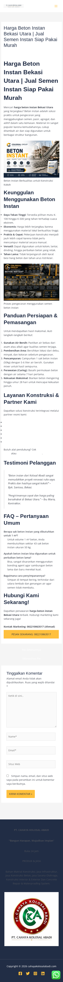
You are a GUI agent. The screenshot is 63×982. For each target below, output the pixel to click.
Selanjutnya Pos (31, 658)
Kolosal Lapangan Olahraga (20, 422)
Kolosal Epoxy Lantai (15, 426)
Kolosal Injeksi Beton (16, 430)
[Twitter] (28, 973)
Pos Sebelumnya (31, 649)
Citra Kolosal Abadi (15, 434)
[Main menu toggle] (56, 6)
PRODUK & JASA (40, 51)
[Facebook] (20, 973)
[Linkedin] (43, 973)
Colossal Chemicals (15, 442)
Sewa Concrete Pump (29, 453)
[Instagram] (35, 973)
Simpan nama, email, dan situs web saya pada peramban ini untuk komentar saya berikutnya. (30, 779)
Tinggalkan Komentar (16, 51)
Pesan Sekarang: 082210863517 (31, 634)
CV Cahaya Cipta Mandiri (18, 438)
